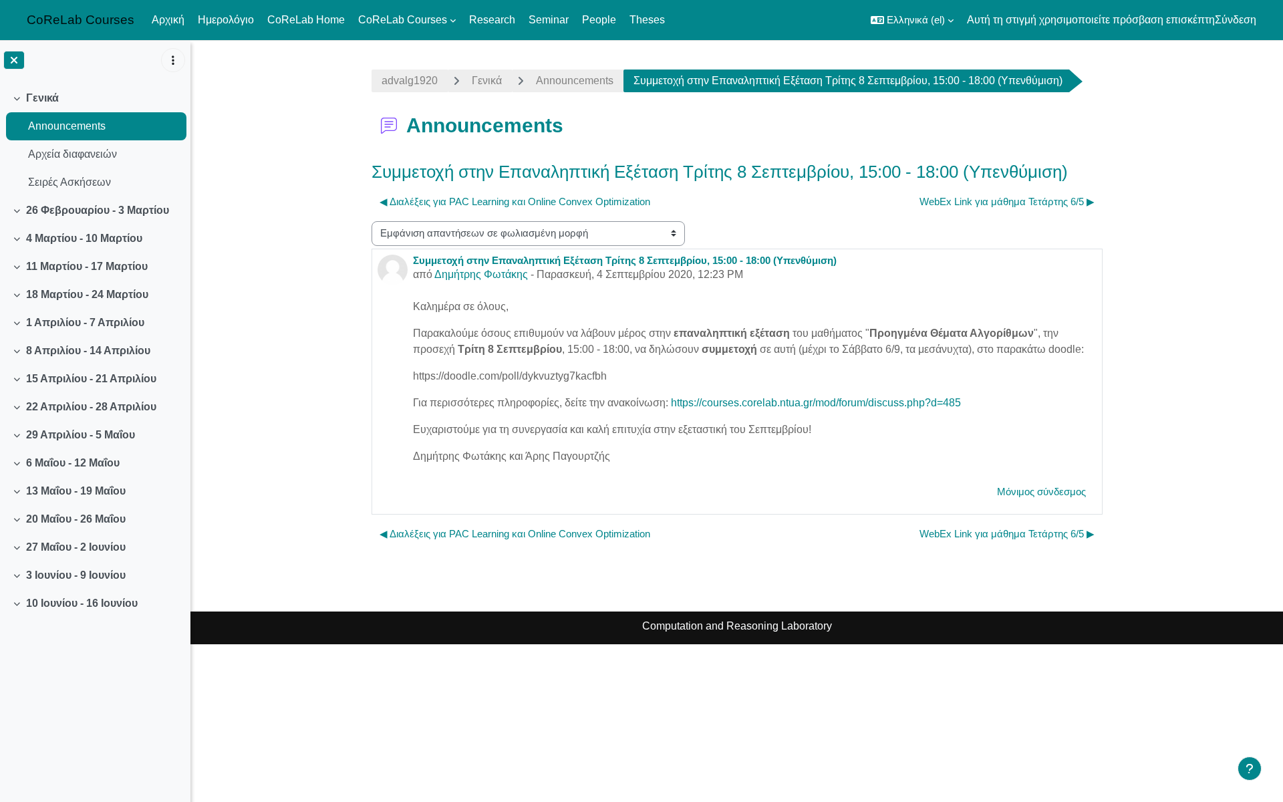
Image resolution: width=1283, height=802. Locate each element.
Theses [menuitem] (647, 19)
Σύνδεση (1235, 19)
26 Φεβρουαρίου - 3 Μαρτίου (97, 210)
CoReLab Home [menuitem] (306, 19)
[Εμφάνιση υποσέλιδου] (1250, 769)
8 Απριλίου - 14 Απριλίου (88, 350)
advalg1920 (410, 80)
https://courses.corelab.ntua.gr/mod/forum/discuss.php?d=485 (816, 402)
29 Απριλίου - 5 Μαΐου (80, 434)
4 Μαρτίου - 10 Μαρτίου (84, 238)
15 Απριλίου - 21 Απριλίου (91, 378)
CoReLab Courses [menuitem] (402, 19)
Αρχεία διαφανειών (72, 154)
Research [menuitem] (492, 19)
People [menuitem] (599, 19)
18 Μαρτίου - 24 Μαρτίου (87, 294)
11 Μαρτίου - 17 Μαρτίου (87, 266)
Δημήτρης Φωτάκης (481, 274)
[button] (912, 20)
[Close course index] (14, 60)
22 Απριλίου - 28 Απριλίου (91, 406)
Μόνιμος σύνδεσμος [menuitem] (1041, 491)
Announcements (67, 126)
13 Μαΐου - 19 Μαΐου (76, 491)
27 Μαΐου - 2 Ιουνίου (76, 547)
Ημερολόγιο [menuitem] (226, 19)
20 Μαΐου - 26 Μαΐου (76, 519)
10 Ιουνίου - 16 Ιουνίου (82, 603)
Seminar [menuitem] (549, 19)
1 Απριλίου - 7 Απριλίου (85, 322)
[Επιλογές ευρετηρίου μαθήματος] (173, 60)
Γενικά (42, 98)
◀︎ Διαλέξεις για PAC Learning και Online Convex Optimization (515, 201)
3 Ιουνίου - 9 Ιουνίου (76, 575)
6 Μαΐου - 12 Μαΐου (73, 463)
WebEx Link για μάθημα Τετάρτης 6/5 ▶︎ (1007, 201)
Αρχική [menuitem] (168, 19)
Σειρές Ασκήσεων (69, 182)
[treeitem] (95, 140)
